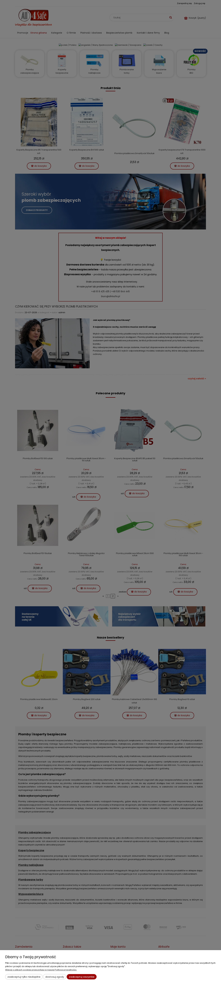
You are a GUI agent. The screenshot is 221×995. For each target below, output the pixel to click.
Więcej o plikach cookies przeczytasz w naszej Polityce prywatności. (41, 969)
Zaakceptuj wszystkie (81, 976)
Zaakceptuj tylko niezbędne (23, 976)
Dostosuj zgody (54, 976)
